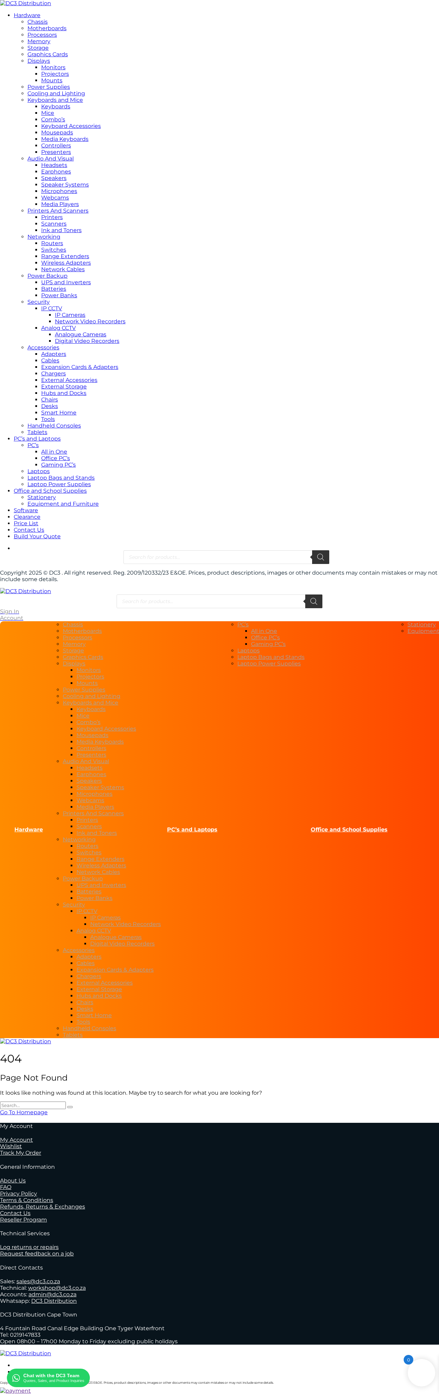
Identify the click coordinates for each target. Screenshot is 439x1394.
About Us (13, 1180)
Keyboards (55, 106)
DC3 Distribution (54, 1301)
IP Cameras (70, 315)
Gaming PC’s (58, 464)
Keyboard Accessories (71, 126)
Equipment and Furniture (63, 504)
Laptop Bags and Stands (61, 477)
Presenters (56, 152)
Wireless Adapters (66, 263)
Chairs (49, 399)
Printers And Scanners (57, 210)
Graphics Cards (47, 54)
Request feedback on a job (37, 1253)
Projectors (55, 74)
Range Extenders (65, 256)
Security (38, 302)
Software (26, 510)
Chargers (53, 373)
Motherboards (47, 28)
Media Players (60, 204)
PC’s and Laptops (37, 438)
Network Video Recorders (90, 321)
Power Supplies (48, 87)
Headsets (54, 165)
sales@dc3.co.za (38, 1281)
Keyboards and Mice (55, 100)
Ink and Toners (61, 230)
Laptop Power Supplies (59, 484)
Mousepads (57, 132)
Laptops (38, 471)
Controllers (56, 145)
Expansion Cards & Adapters (79, 367)
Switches (53, 250)
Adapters (53, 354)
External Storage (64, 386)
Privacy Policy (18, 1193)
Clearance (27, 517)
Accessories (43, 347)
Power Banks (59, 295)
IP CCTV (51, 308)
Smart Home (58, 412)
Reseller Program (23, 1219)
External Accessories (69, 380)
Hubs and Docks (63, 393)
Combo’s (53, 119)
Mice (47, 113)
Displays (38, 61)
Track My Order (20, 1153)
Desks (49, 406)
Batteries (53, 289)
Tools (48, 419)
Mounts (51, 80)
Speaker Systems (65, 184)
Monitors (53, 67)
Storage (38, 48)
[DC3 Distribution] (25, 3)
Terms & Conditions (26, 1200)
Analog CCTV (58, 328)
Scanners (54, 223)
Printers (52, 217)
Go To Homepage (24, 1112)
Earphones (56, 171)
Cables (50, 360)
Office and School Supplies (50, 491)
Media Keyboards (64, 139)
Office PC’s (55, 458)
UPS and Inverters (66, 282)
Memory (38, 41)
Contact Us (29, 530)
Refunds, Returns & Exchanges (42, 1206)
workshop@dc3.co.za (57, 1288)
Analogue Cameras (80, 334)
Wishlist (11, 1146)
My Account (16, 1140)
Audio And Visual (50, 158)
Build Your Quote (37, 536)
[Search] (320, 557)
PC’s (33, 445)
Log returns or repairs (29, 1247)
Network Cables (63, 269)
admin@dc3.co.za (52, 1294)
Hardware (27, 15)
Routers (52, 243)
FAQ (5, 1187)
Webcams (55, 197)
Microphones (59, 191)
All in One (54, 451)
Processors (42, 35)
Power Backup (47, 276)
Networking (43, 236)
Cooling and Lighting (56, 93)
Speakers (54, 178)
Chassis (37, 22)
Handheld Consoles (54, 425)
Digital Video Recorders (87, 341)
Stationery (41, 497)
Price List (26, 523)
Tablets (37, 432)
